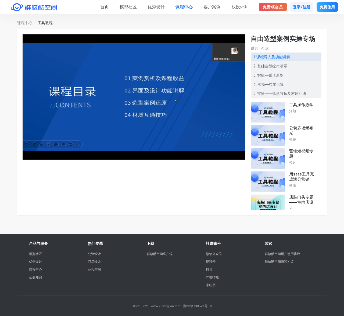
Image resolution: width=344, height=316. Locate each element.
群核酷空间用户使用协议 (282, 254)
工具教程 (45, 23)
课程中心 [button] (184, 7)
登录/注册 (301, 7)
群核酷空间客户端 (160, 254)
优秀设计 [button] (156, 7)
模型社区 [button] (128, 7)
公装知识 (35, 277)
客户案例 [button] (212, 7)
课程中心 (35, 269)
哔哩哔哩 (212, 277)
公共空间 (94, 269)
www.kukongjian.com (165, 306)
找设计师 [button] (240, 7)
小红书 (211, 285)
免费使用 (327, 7)
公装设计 (94, 254)
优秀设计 (35, 261)
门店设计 (94, 261)
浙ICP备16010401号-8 (197, 306)
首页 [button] (104, 7)
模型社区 (35, 254)
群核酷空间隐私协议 (279, 261)
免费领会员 (273, 7)
